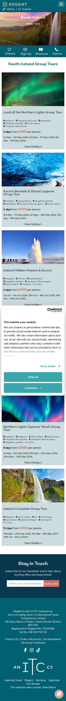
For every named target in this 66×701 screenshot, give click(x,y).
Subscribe (51, 584)
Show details (48, 366)
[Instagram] (32, 650)
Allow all (33, 376)
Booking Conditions (33, 642)
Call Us (10, 9)
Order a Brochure (30, 639)
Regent (29, 680)
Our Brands (33, 684)
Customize (31, 388)
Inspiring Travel (13, 680)
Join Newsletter (52, 639)
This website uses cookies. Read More (33, 687)
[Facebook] (25, 650)
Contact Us (11, 639)
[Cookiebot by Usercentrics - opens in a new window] (47, 310)
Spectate (54, 680)
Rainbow (41, 680)
